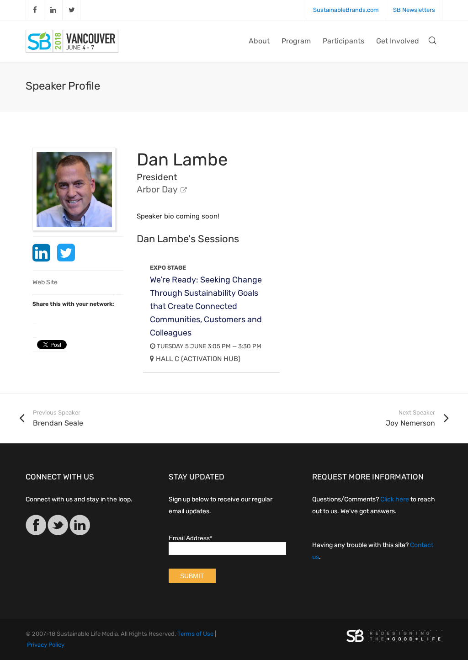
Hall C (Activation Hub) (197, 359)
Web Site (45, 282)
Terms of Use (195, 633)
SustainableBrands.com (346, 9)
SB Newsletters (414, 9)
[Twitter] (58, 527)
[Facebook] (36, 527)
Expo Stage (168, 267)
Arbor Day (157, 189)
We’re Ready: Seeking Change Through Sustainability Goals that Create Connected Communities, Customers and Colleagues (206, 306)
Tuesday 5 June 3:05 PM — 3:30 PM (208, 346)
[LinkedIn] (79, 527)
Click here (394, 499)
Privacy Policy (45, 644)
